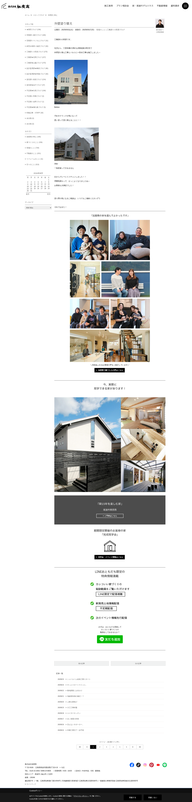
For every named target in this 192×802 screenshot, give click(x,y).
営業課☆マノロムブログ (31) (37, 41)
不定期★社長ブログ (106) (36, 90)
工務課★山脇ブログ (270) (36, 63)
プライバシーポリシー (81, 796)
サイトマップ (31, 784)
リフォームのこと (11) (35, 159)
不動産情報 (162, 5)
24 (31, 188)
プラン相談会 (122, 5)
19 (38, 186)
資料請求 (175, 5)
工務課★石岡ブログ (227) (36, 57)
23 (28, 188)
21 (45, 186)
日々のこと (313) (33, 164)
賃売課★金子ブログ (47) (36, 85)
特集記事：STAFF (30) (35, 113)
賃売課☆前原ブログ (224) (36, 79)
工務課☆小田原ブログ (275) (37, 52)
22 (49, 186)
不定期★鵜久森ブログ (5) (36, 107)
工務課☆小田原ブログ (116, 30)
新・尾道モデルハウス (142, 5)
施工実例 (108, 5)
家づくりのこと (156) (34, 142)
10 (31, 184)
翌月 (48, 194)
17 (31, 186)
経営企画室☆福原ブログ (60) (37, 46)
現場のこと (100, 30)
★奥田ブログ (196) (34, 29)
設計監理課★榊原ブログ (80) (37, 68)
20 (42, 186)
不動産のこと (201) (34, 153)
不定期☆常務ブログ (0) (35, 96)
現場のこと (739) (33, 148)
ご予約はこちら (111, 516)
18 (35, 186)
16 (28, 186)
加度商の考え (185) (34, 137)
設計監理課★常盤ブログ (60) (37, 74)
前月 (27, 194)
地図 (63, 767)
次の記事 (138, 663)
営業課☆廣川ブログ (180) (36, 35)
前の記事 (81, 663)
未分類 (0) (30, 118)
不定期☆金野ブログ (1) (35, 102)
